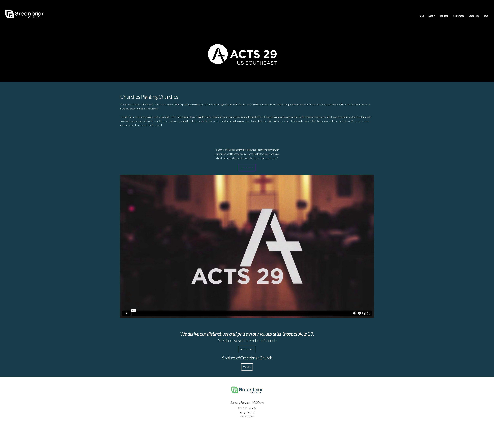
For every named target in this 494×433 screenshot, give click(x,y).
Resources (474, 16)
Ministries (458, 16)
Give (486, 16)
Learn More (247, 167)
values (247, 367)
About (432, 16)
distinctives (247, 349)
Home (421, 16)
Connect (444, 16)
